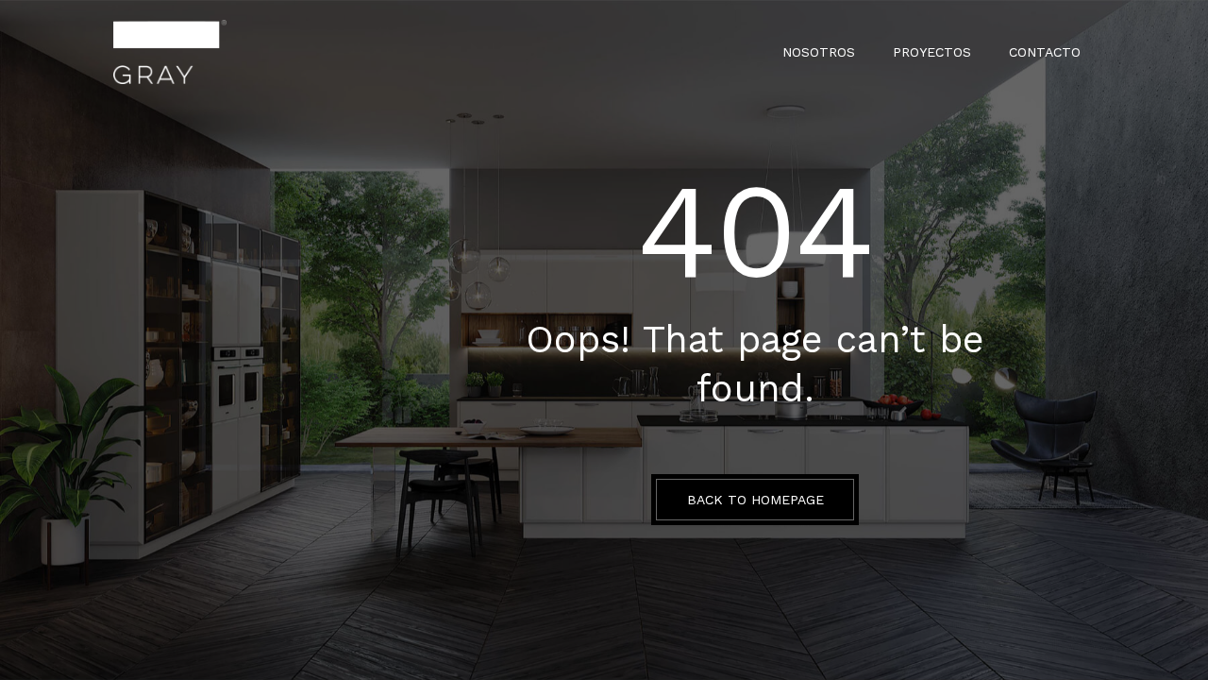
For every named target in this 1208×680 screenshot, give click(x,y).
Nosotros (818, 52)
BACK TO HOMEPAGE (755, 499)
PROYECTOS (932, 52)
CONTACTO (1045, 52)
